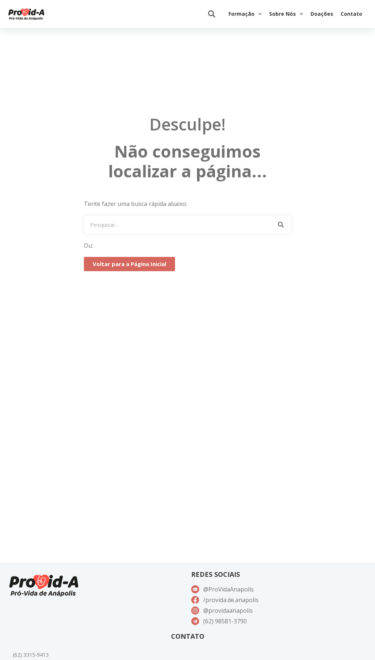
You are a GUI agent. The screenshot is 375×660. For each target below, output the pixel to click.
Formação (242, 13)
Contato (351, 13)
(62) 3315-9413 (31, 654)
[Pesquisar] (281, 224)
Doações (322, 13)
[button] (211, 14)
